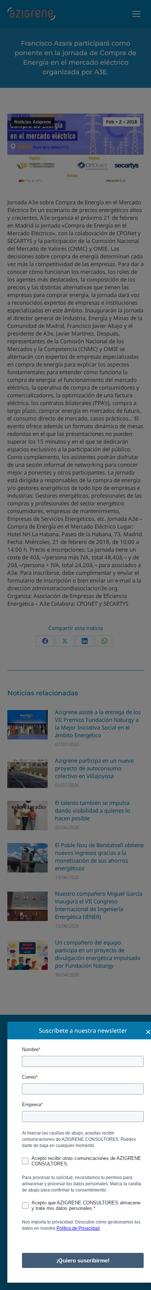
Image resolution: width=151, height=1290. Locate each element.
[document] (75, 645)
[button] (148, 1032)
